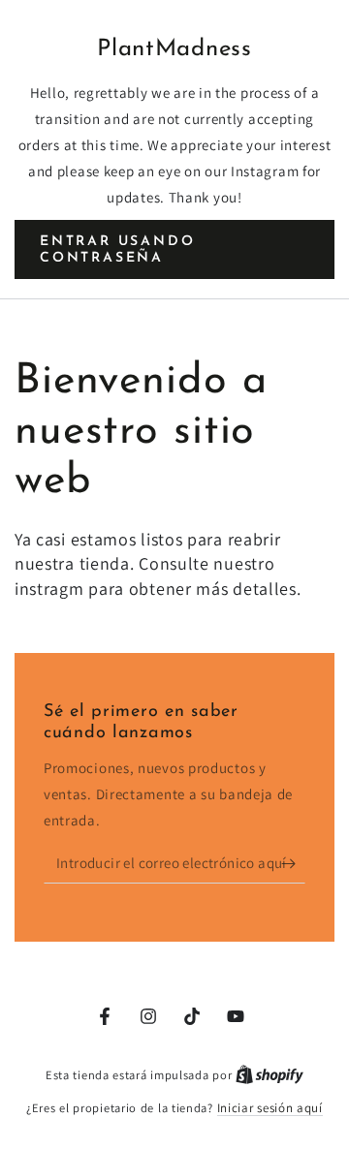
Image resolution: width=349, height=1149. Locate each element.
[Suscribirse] (293, 864)
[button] (174, 249)
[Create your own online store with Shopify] (269, 1075)
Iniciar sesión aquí (270, 1108)
